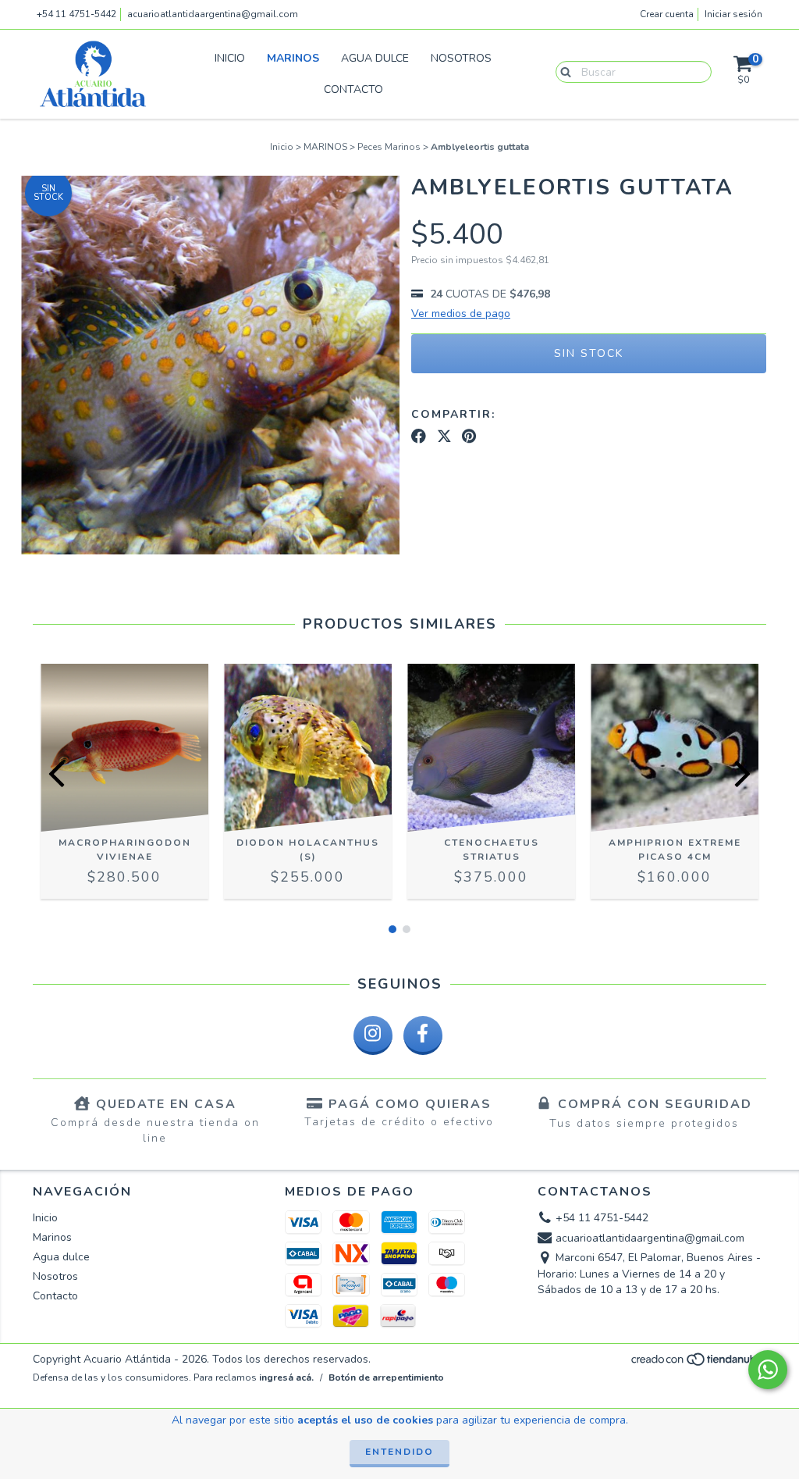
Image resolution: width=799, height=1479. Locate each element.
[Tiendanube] (698, 1364)
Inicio (230, 58)
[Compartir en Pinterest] (469, 436)
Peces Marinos (389, 147)
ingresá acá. (286, 1377)
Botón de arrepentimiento (386, 1377)
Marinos (293, 58)
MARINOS (325, 147)
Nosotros (461, 58)
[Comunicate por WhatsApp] (767, 1369)
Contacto (353, 89)
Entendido (399, 1451)
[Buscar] (562, 71)
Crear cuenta (667, 14)
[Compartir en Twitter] (444, 436)
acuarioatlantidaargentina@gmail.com (212, 14)
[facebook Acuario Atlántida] (422, 1035)
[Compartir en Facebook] (418, 436)
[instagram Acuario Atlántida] (372, 1035)
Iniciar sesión (733, 14)
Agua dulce (375, 58)
